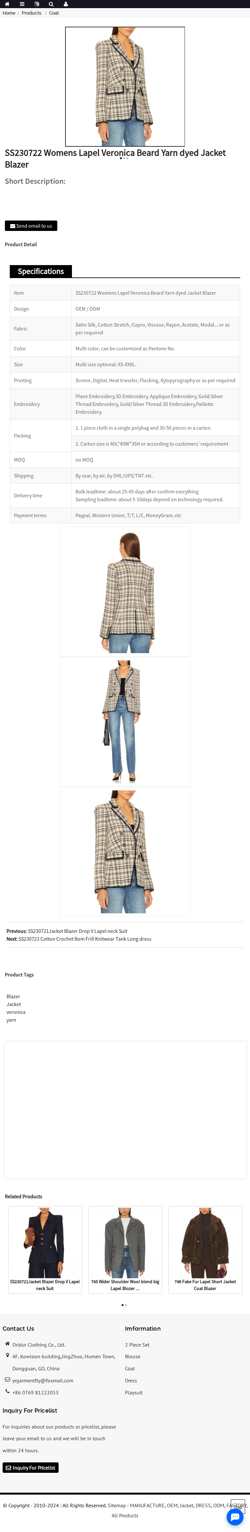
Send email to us (34, 225)
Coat (54, 13)
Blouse (132, 1356)
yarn (11, 1019)
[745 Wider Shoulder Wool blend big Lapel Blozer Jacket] (125, 1242)
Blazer (13, 996)
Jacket (14, 1004)
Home (9, 13)
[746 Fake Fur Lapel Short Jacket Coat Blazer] (205, 1242)
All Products (125, 1515)
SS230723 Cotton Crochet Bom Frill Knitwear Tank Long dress (85, 938)
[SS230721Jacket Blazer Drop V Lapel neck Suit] (45, 1242)
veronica (16, 1012)
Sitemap (117, 1505)
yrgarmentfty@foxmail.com (42, 1380)
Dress (131, 1380)
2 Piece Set (137, 1344)
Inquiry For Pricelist (34, 1467)
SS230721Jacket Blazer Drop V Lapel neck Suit (77, 931)
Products (31, 13)
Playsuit (134, 1392)
